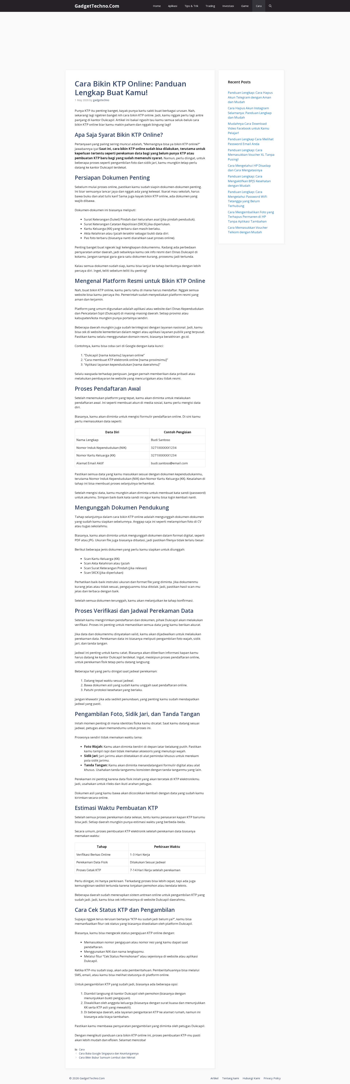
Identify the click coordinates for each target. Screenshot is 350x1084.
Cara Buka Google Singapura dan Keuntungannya (109, 1053)
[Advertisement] (175, 39)
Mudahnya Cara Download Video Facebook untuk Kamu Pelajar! (248, 128)
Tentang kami (230, 1078)
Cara (259, 6)
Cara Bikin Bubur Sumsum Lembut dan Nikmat (107, 1057)
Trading (210, 6)
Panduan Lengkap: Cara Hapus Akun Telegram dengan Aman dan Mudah (250, 97)
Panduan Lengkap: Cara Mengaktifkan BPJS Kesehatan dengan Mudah (249, 181)
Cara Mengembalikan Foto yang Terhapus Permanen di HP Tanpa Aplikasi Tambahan (251, 216)
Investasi (228, 6)
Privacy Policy (272, 1078)
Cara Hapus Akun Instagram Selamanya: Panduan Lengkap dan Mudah (250, 112)
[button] (270, 6)
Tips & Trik (191, 6)
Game (245, 6)
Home (157, 6)
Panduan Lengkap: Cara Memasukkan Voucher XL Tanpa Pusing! (251, 154)
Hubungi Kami (251, 1078)
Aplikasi (172, 6)
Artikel (214, 1078)
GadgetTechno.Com (97, 6)
